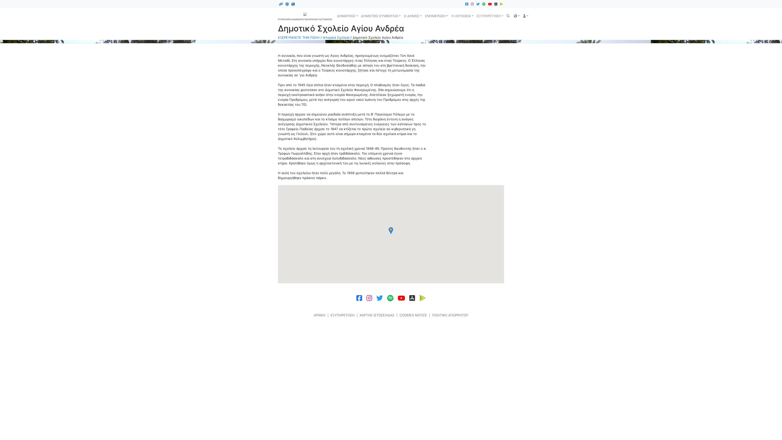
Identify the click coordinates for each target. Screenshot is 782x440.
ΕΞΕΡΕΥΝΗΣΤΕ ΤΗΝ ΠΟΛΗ (299, 37)
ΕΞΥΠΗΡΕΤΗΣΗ (489, 16)
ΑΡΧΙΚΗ (319, 315)
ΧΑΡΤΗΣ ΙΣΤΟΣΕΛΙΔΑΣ (377, 315)
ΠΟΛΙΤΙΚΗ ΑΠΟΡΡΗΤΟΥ (450, 315)
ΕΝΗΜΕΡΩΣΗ (435, 16)
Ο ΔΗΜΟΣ (411, 16)
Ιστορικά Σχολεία (336, 37)
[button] (516, 16)
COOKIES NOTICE (413, 315)
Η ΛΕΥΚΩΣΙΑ (461, 16)
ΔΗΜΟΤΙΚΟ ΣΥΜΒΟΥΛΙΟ (379, 16)
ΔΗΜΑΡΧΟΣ (346, 16)
